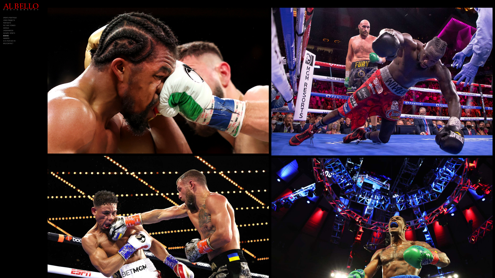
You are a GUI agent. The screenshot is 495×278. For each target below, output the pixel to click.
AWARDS (6, 38)
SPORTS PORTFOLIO (10, 18)
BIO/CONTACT (8, 43)
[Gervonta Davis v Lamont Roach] (158, 81)
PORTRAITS (7, 23)
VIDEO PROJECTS (9, 20)
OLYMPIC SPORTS (9, 33)
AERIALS (6, 28)
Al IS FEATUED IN (9, 41)
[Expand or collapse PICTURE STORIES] (17, 25)
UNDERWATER (8, 30)
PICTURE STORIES (9, 25)
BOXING (6, 36)
